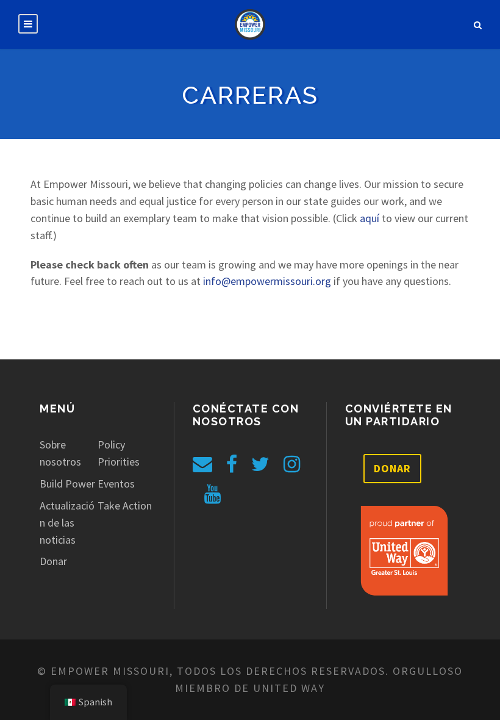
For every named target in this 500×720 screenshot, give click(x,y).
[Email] (202, 464)
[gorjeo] (260, 464)
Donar (53, 561)
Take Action (125, 506)
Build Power (67, 484)
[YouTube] (212, 494)
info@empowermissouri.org (267, 281)
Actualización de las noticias (67, 523)
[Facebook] (231, 464)
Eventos (116, 484)
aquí (369, 218)
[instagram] (292, 464)
